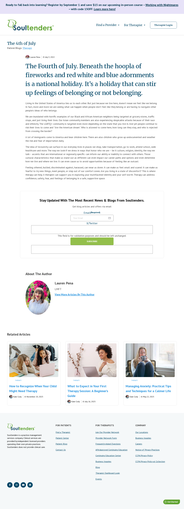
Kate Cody (17, 396)
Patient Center (62, 438)
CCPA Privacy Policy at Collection (150, 461)
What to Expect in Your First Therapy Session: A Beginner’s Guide (87, 391)
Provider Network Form (106, 438)
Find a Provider (106, 25)
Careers (138, 443)
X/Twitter (92, 223)
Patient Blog (61, 443)
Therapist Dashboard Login (108, 473)
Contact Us (61, 449)
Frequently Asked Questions (108, 443)
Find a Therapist (63, 432)
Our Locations (141, 432)
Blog (98, 467)
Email (92, 213)
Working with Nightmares (161, 5)
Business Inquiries (103, 461)
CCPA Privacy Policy (144, 455)
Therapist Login (163, 25)
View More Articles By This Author (74, 294)
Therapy (27, 48)
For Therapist (133, 25)
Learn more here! (105, 9)
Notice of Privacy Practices (147, 449)
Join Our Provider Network (107, 432)
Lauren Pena (35, 57)
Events (99, 479)
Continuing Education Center (108, 455)
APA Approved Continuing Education (111, 449)
